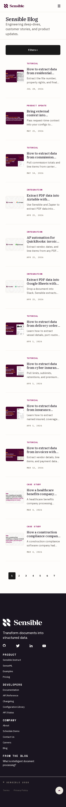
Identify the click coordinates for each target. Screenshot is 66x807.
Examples (8, 671)
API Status (8, 712)
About (6, 725)
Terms (6, 790)
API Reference (10, 695)
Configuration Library (14, 706)
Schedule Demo (11, 731)
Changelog (8, 701)
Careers (7, 742)
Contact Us (8, 736)
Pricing (6, 676)
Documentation (11, 689)
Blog (5, 748)
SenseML (7, 665)
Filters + (33, 50)
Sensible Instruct (12, 659)
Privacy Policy (21, 790)
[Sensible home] (14, 6)
